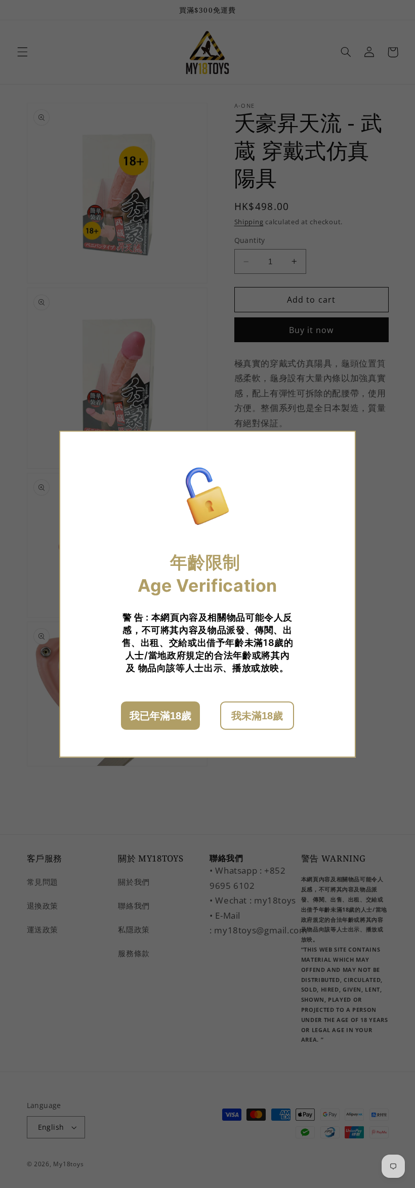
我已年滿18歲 (160, 715)
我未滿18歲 (257, 715)
